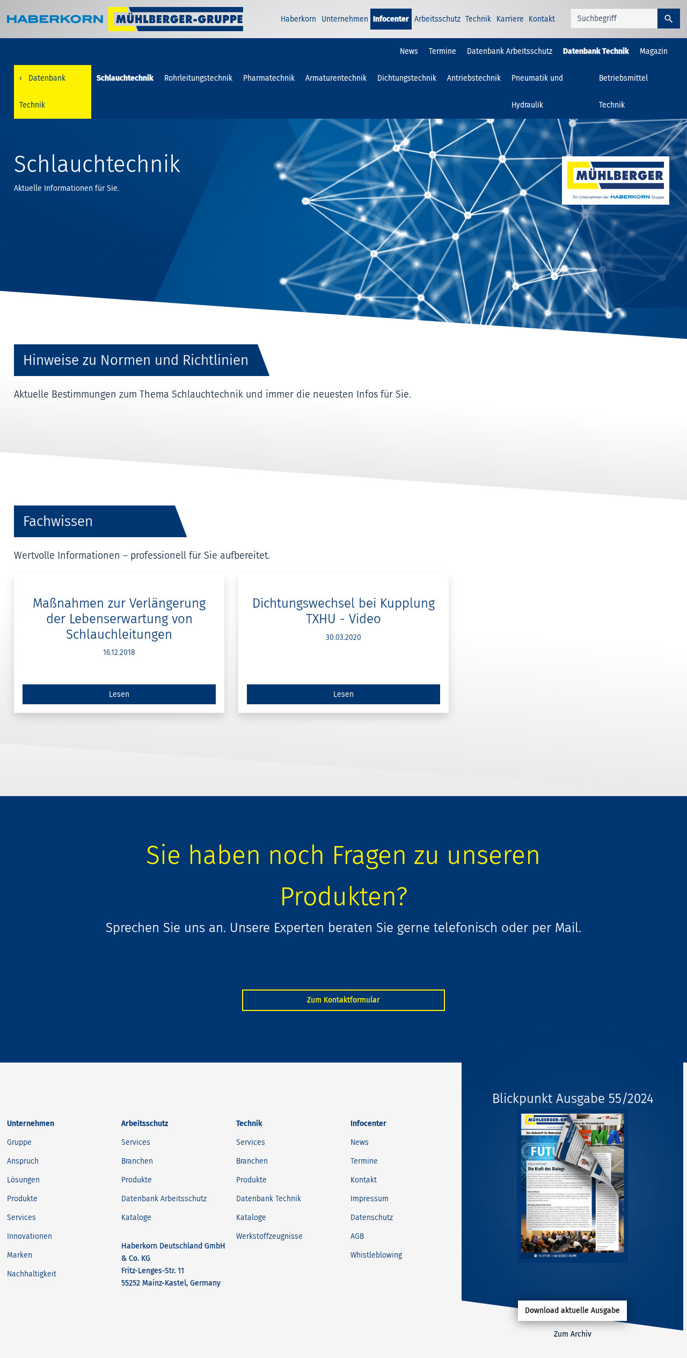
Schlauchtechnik (125, 78)
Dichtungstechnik (406, 78)
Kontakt (542, 19)
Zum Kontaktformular (343, 1000)
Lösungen (23, 1179)
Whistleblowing (376, 1255)
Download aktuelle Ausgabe (572, 1310)
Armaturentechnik (336, 78)
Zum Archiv (572, 1334)
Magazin (654, 51)
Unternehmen (344, 19)
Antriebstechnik (474, 78)
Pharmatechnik (269, 78)
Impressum (369, 1198)
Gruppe (19, 1142)
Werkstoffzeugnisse (269, 1236)
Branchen (137, 1161)
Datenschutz (371, 1217)
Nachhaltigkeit (31, 1273)
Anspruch (23, 1161)
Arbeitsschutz (437, 19)
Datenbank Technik (596, 51)
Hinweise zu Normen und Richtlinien (136, 360)
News (409, 51)
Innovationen (29, 1236)
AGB (357, 1236)
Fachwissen (58, 521)
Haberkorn (298, 19)
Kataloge (136, 1217)
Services (21, 1217)
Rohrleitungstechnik (198, 78)
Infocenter (391, 19)
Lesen (119, 694)
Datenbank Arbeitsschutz (509, 51)
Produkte (22, 1198)
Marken (19, 1255)
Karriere (510, 19)
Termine (442, 51)
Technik (478, 19)
